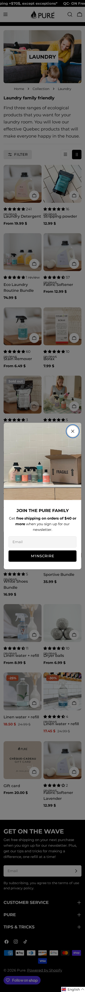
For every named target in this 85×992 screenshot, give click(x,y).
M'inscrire (42, 556)
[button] (73, 989)
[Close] (72, 431)
